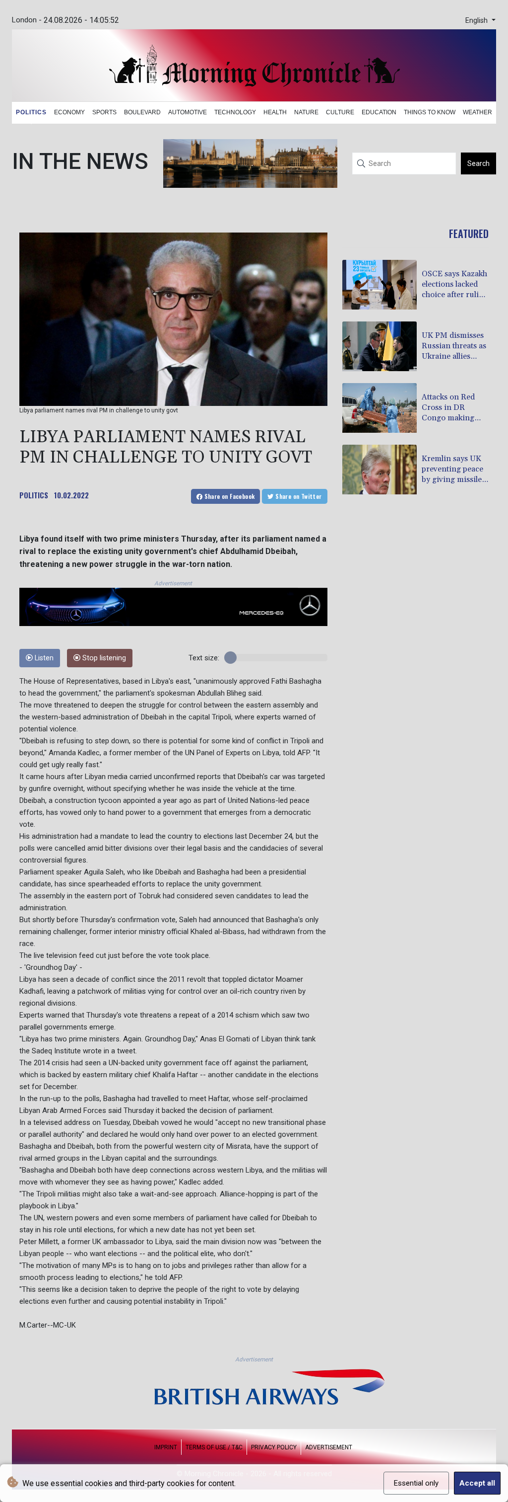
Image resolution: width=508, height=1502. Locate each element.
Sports (104, 112)
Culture (340, 112)
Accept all (477, 1483)
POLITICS (33, 494)
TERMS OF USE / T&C (214, 1447)
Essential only (416, 1483)
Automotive (187, 112)
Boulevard (142, 112)
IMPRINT (165, 1447)
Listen (43, 658)
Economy (69, 112)
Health (275, 112)
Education (379, 112)
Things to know (429, 112)
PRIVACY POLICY (274, 1447)
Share (228, 496)
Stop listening (103, 658)
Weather (477, 112)
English (477, 20)
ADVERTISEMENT (328, 1447)
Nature (306, 112)
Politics (31, 112)
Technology (235, 112)
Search (478, 163)
